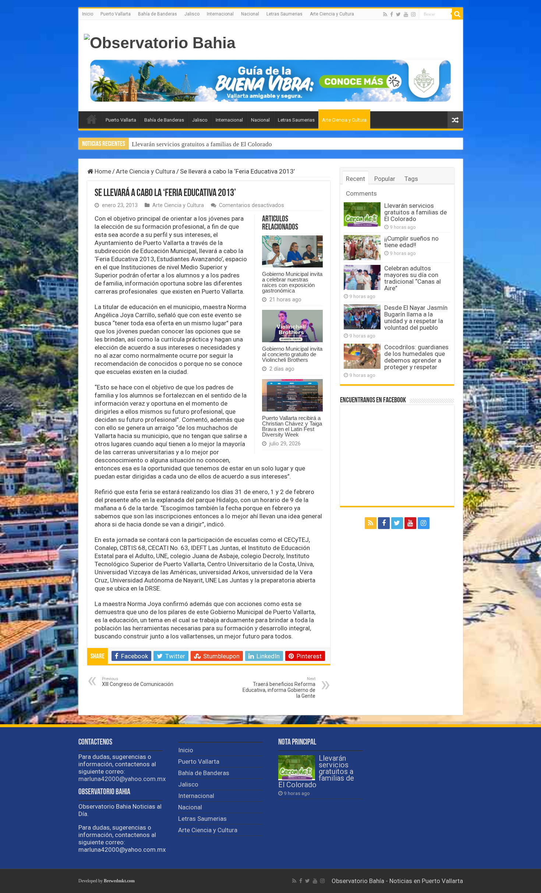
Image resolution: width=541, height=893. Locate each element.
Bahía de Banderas (157, 14)
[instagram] (413, 14)
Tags (411, 178)
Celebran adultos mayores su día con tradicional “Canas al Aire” (412, 278)
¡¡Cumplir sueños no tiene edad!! (175, 144)
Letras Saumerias (284, 14)
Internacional (220, 14)
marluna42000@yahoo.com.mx (122, 778)
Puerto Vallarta (115, 14)
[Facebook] (391, 14)
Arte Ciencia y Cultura (332, 14)
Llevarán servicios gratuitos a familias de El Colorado (415, 212)
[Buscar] (457, 14)
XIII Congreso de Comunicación (137, 681)
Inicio (87, 14)
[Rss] (385, 14)
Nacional (250, 14)
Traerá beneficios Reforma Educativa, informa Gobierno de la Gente (279, 687)
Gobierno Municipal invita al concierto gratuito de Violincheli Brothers (292, 354)
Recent (355, 178)
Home (102, 171)
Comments (361, 193)
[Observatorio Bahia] (160, 41)
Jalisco (191, 14)
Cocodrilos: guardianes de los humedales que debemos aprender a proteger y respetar (416, 357)
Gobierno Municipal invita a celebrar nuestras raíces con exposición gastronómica (292, 282)
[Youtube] (406, 14)
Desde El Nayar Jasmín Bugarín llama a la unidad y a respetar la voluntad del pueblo (416, 317)
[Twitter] (398, 14)
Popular (384, 178)
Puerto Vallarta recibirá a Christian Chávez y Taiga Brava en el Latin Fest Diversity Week (292, 426)
